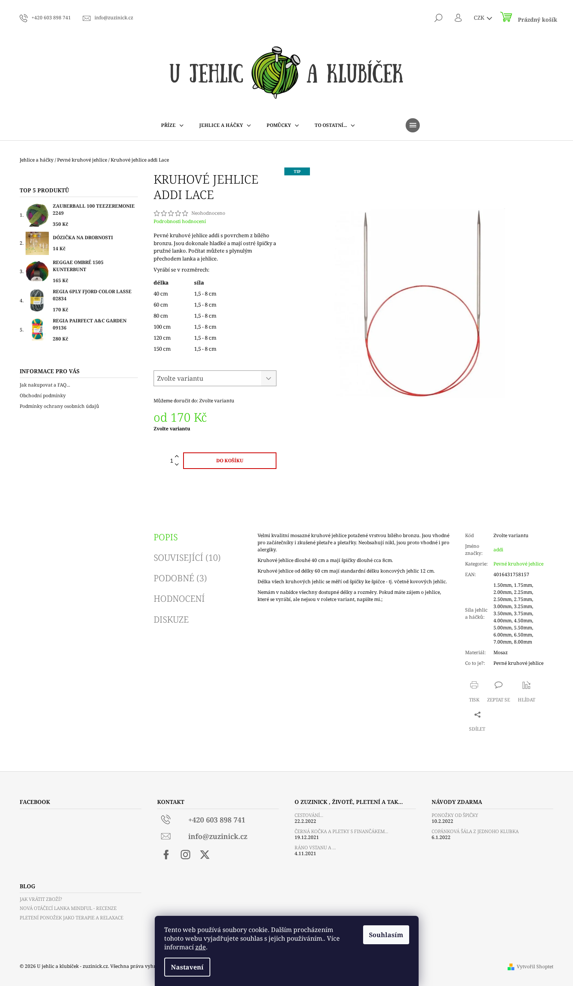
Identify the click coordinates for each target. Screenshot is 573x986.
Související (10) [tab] (187, 557)
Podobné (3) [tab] (180, 577)
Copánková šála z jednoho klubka (475, 831)
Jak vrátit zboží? (41, 899)
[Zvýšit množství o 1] (177, 456)
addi (498, 549)
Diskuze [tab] (171, 619)
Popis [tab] (166, 536)
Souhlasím (386, 934)
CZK (480, 17)
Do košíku (229, 460)
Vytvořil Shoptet (535, 966)
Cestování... (309, 815)
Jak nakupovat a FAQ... (45, 384)
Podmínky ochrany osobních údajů (59, 406)
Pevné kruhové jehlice (518, 563)
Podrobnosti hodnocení (180, 221)
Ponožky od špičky (455, 815)
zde (200, 947)
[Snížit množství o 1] (177, 465)
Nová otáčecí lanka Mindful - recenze (68, 908)
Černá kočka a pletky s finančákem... (341, 831)
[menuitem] (172, 125)
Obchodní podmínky (43, 395)
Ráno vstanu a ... (315, 847)
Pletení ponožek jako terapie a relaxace (71, 917)
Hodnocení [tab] (179, 598)
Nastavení (187, 967)
